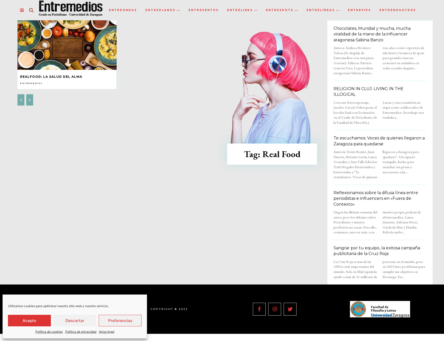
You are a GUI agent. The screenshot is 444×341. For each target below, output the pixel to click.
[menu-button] (21, 10)
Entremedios (31, 83)
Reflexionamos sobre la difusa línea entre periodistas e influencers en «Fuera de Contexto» (376, 198)
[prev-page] (20, 100)
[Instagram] (274, 309)
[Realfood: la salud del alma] (67, 45)
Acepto (29, 320)
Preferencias (120, 320)
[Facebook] (259, 309)
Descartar (75, 320)
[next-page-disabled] (29, 100)
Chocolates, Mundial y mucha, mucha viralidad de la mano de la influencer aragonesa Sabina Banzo (372, 34)
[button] (31, 10)
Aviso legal (106, 332)
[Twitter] (290, 309)
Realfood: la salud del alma (51, 77)
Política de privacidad (80, 332)
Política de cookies (49, 332)
